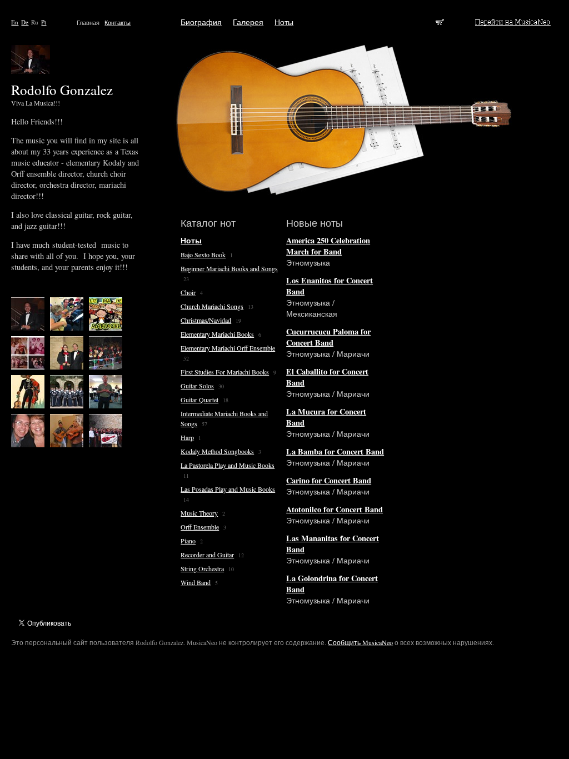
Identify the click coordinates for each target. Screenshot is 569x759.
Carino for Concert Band (328, 480)
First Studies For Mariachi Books (225, 371)
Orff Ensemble (200, 526)
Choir (188, 292)
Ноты (283, 22)
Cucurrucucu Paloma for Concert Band (328, 337)
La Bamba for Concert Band (335, 451)
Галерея (248, 22)
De (24, 22)
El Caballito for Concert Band (327, 377)
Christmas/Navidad (206, 320)
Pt (43, 22)
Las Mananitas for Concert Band (332, 543)
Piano (188, 540)
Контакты (117, 22)
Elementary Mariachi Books (217, 333)
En (14, 22)
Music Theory (199, 512)
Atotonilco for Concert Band (334, 509)
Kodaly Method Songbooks (217, 451)
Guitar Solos (197, 385)
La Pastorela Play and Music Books (227, 465)
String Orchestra (202, 568)
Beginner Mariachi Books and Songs (229, 268)
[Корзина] (441, 22)
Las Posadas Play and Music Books (228, 489)
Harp (187, 437)
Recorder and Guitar (207, 554)
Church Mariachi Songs (212, 306)
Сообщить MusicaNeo (360, 642)
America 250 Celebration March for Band (328, 245)
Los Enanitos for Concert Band (329, 285)
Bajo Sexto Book (203, 254)
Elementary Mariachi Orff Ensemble (228, 347)
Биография (201, 22)
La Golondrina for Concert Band (332, 583)
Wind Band (196, 582)
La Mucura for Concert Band (326, 417)
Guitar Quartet (199, 399)
